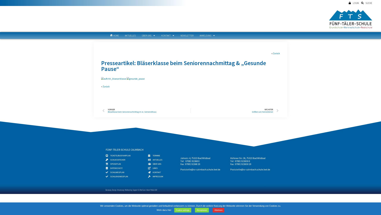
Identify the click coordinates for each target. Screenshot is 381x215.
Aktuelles (130, 35)
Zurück (276, 53)
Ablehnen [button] (218, 210)
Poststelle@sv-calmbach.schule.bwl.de (200, 169)
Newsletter (187, 35)
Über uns (147, 35)
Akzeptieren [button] (202, 210)
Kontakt (166, 35)
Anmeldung (205, 35)
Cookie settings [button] (182, 210)
